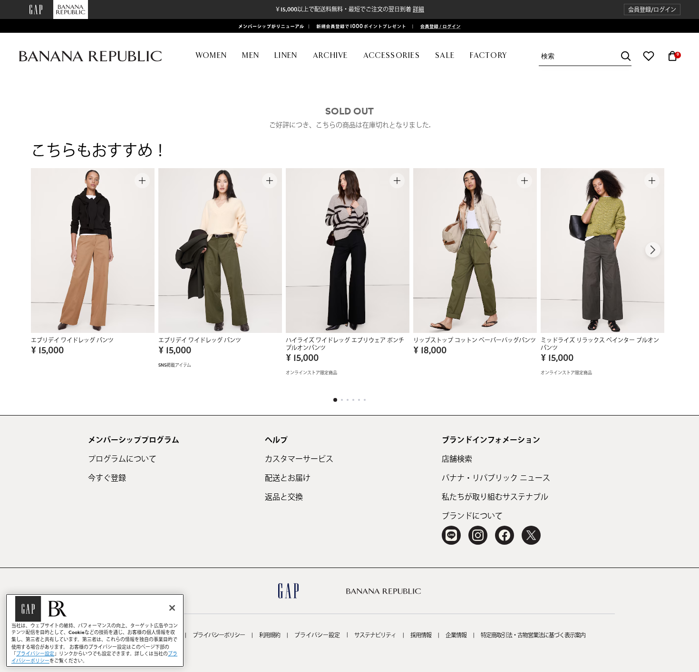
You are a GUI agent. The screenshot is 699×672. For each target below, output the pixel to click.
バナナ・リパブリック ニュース (496, 478)
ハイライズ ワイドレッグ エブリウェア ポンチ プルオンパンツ (345, 344)
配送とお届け (288, 478)
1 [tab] (335, 400)
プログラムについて (122, 459)
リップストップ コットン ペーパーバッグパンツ (474, 340)
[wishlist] (648, 56)
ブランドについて (472, 516)
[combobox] (586, 56)
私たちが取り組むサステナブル (495, 497)
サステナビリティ (375, 635)
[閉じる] (172, 607)
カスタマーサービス (299, 459)
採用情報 (420, 635)
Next (652, 249)
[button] (652, 9)
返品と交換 (284, 497)
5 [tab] (359, 400)
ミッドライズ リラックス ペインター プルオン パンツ (600, 344)
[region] (95, 630)
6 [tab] (365, 400)
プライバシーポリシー (219, 635)
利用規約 (269, 635)
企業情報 (456, 635)
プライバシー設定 (317, 635)
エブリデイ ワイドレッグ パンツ (72, 340)
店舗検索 (457, 459)
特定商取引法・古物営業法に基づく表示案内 (533, 635)
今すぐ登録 (107, 478)
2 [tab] (342, 400)
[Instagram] (477, 535)
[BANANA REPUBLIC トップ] (90, 56)
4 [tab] (353, 400)
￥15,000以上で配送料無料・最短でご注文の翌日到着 (349, 9)
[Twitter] (531, 535)
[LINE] (451, 535)
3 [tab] (348, 400)
